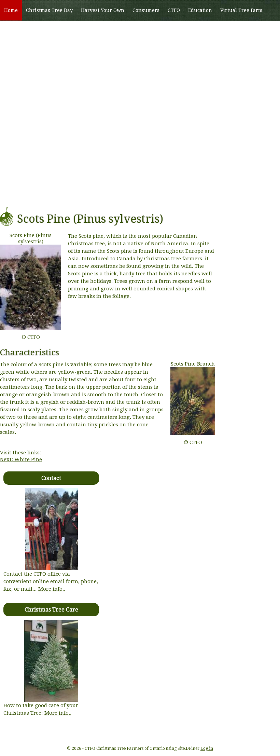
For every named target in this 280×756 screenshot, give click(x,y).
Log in (206, 748)
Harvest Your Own (102, 10)
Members (49, 31)
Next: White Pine (21, 459)
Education (200, 10)
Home (11, 10)
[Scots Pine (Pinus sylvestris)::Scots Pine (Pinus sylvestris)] (32, 328)
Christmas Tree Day (49, 10)
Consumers (145, 10)
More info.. (51, 589)
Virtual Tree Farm (241, 10)
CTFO (174, 10)
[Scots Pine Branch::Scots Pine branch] (192, 433)
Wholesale (16, 31)
